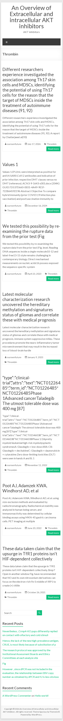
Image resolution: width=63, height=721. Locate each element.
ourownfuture (14, 144)
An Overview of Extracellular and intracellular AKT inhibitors (31, 17)
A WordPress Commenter (16, 695)
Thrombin (52, 144)
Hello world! (42, 695)
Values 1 (10, 164)
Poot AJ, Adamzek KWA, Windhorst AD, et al (24, 488)
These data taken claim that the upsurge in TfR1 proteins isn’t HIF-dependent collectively (31, 553)
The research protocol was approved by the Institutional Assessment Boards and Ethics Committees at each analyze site (26, 654)
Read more (53, 148)
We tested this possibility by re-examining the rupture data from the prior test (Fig (31, 231)
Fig (4, 663)
